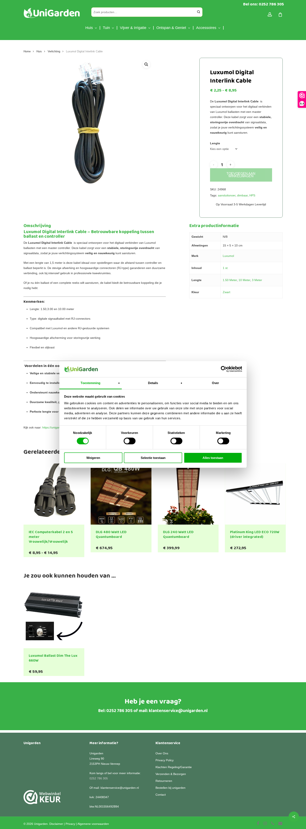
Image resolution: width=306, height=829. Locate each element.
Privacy (70, 823)
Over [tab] (215, 383)
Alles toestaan (213, 458)
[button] (146, 64)
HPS (252, 195)
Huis (39, 51)
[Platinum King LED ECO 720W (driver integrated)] (255, 494)
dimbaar (242, 195)
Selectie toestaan (153, 458)
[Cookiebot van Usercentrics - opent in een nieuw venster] (224, 369)
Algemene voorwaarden (93, 823)
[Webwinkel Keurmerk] (42, 799)
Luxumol (228, 255)
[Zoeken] (198, 12)
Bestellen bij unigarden (170, 787)
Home (27, 51)
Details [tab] (153, 383)
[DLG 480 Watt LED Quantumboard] (121, 494)
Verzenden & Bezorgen (170, 774)
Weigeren (93, 458)
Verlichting (54, 51)
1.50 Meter (230, 280)
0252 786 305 (119, 710)
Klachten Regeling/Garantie (173, 767)
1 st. (225, 268)
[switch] (130, 441)
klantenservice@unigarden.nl (178, 710)
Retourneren (163, 781)
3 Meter (257, 280)
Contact (160, 794)
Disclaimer (56, 823)
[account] (269, 14)
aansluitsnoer (226, 195)
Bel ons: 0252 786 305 (263, 4)
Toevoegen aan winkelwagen (240, 175)
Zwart (226, 292)
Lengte (215, 143)
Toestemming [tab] (90, 383)
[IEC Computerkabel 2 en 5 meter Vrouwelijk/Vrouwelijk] (54, 494)
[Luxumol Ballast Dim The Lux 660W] (54, 617)
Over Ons (161, 753)
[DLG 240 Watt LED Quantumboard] (188, 494)
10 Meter (244, 280)
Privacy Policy (164, 760)
